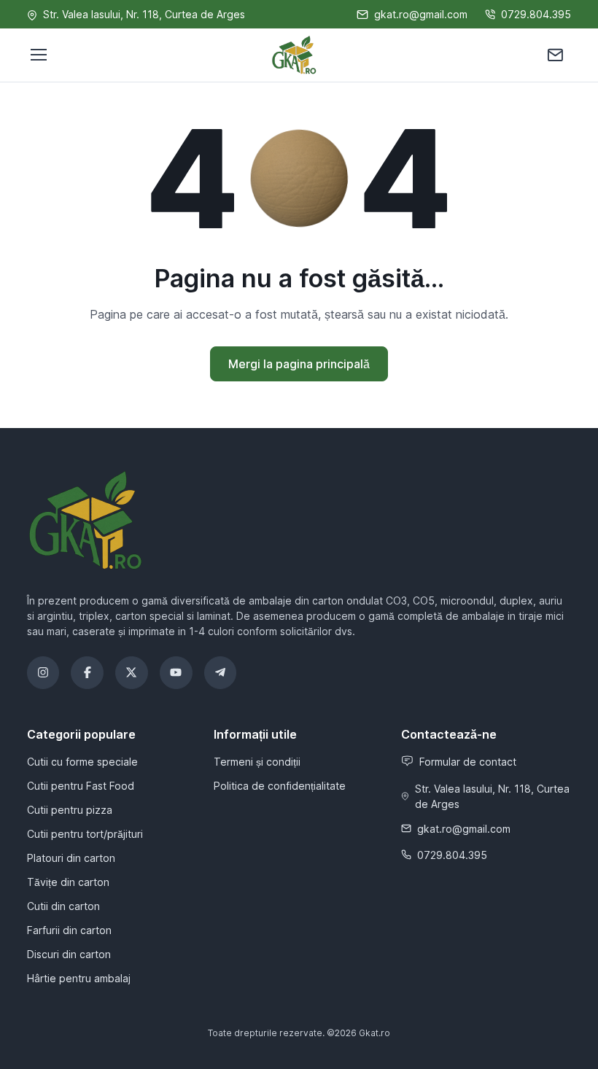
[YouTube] (176, 672)
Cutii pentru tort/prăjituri (85, 834)
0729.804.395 (536, 14)
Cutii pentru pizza (69, 810)
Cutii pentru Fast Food (80, 786)
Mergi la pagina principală (299, 364)
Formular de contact (467, 761)
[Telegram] (220, 672)
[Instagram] (43, 672)
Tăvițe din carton (68, 882)
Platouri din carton (71, 858)
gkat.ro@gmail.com (420, 14)
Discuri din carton (69, 954)
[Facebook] (87, 672)
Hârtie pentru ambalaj (79, 978)
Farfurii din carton (69, 930)
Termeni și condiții (257, 761)
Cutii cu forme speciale (82, 761)
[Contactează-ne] (555, 55)
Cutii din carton (63, 906)
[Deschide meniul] (38, 55)
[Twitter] (131, 672)
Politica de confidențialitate (280, 786)
